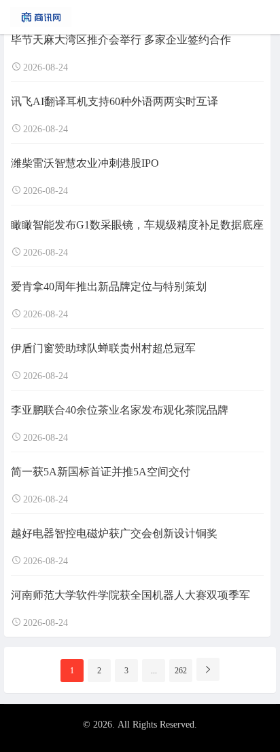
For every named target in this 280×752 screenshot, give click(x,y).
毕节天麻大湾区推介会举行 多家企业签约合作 (121, 39)
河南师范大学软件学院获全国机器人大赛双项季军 (130, 595)
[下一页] (208, 669)
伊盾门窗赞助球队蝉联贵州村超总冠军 (103, 348)
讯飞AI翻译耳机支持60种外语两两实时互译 (114, 101)
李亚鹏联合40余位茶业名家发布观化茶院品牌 (119, 410)
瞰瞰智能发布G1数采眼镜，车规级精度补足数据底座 (137, 225)
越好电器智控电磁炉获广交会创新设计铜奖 (114, 533)
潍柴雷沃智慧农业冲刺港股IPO (85, 163)
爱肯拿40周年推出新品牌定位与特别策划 (109, 286)
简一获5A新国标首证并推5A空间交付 (100, 471)
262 (181, 670)
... (154, 670)
